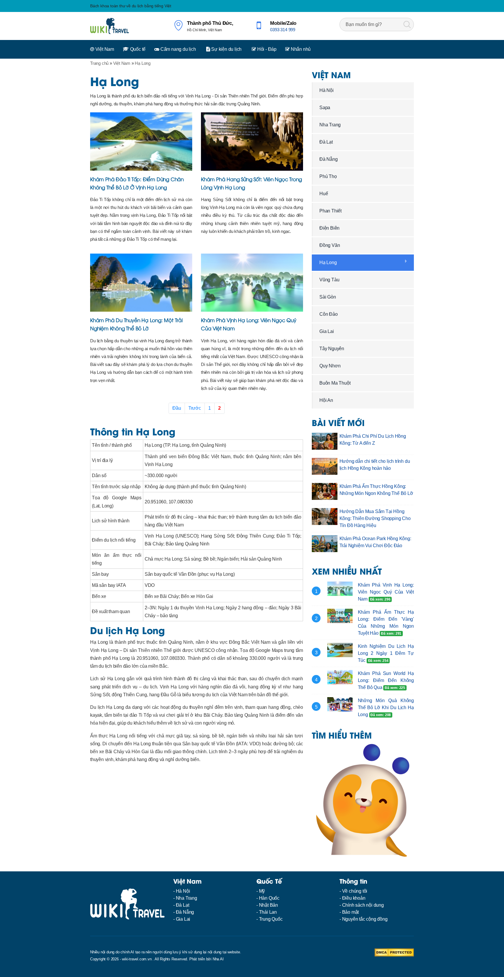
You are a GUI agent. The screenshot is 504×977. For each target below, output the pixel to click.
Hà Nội (326, 90)
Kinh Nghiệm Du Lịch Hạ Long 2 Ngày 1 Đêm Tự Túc (386, 653)
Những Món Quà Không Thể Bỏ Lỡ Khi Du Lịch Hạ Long (386, 707)
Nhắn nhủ (300, 49)
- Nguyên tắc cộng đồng (364, 919)
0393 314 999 (282, 29)
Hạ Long (328, 262)
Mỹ (262, 891)
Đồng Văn (329, 245)
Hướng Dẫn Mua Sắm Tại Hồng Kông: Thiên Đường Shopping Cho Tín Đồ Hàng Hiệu (375, 518)
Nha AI (218, 959)
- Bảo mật (349, 912)
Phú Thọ (328, 176)
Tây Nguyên (331, 348)
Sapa (324, 107)
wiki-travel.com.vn (136, 959)
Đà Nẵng (328, 159)
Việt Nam (104, 49)
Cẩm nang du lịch (177, 49)
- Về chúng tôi (353, 891)
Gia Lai (326, 331)
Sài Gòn (327, 296)
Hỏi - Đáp (266, 49)
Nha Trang (330, 124)
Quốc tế (137, 49)
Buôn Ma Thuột (334, 383)
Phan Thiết (330, 210)
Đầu (176, 408)
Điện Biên (329, 228)
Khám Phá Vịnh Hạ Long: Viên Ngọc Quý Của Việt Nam (386, 591)
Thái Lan (268, 912)
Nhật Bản (268, 905)
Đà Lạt (326, 141)
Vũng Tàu (329, 279)
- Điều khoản (352, 898)
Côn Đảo (328, 314)
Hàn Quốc (269, 898)
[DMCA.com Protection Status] (394, 952)
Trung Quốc (271, 919)
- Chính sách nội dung (362, 905)
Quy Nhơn (329, 365)
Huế (323, 193)
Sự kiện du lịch (226, 49)
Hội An (326, 400)
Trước (194, 408)
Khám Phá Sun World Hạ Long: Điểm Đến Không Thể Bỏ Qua (386, 680)
